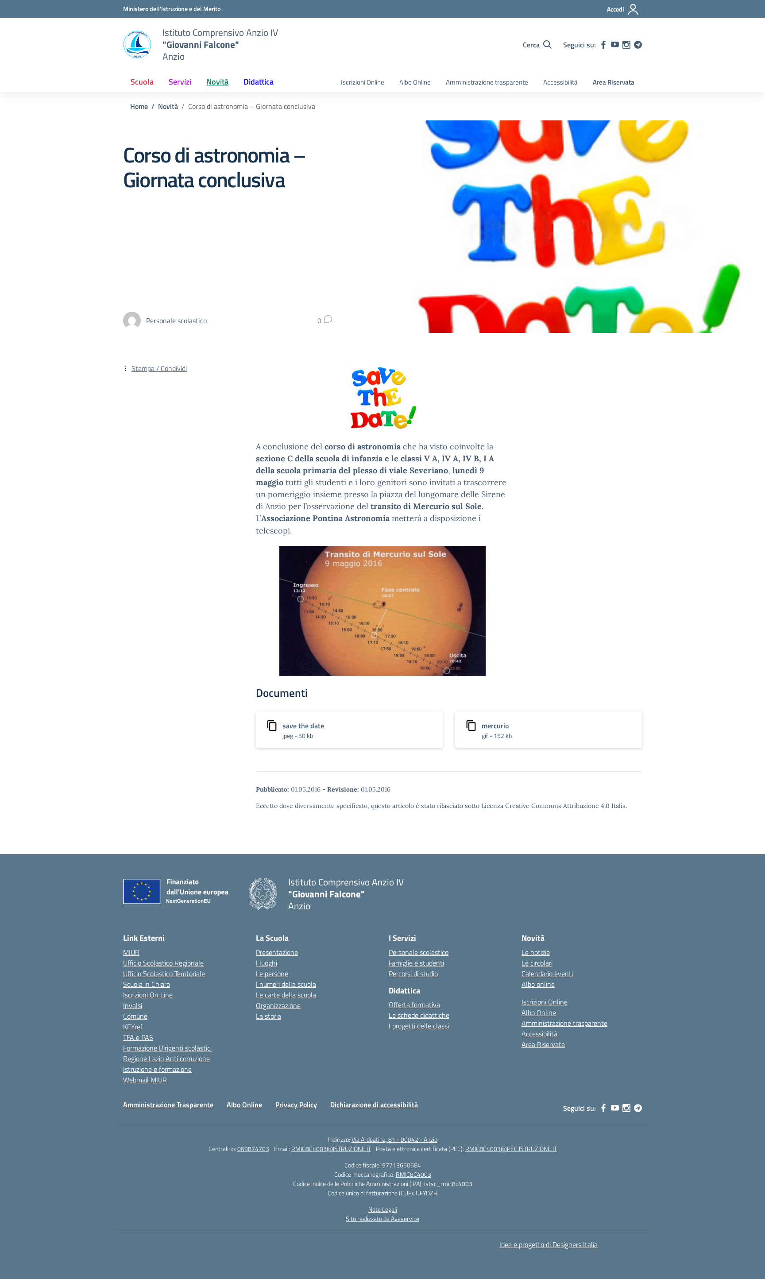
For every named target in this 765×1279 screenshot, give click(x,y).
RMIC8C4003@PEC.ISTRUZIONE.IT (511, 1148)
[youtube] (615, 45)
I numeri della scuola (286, 984)
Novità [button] (217, 82)
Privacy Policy (296, 1104)
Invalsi (132, 1005)
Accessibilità (560, 82)
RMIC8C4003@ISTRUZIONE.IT (331, 1148)
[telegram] (638, 45)
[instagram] (626, 45)
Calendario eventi (547, 973)
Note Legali (382, 1209)
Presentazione (277, 952)
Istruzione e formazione (157, 1069)
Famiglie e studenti (416, 963)
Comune (135, 1016)
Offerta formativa (414, 1004)
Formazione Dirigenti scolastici (167, 1048)
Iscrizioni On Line (148, 994)
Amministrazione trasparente (487, 82)
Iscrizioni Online (362, 82)
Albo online (538, 984)
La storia (268, 1016)
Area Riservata (613, 82)
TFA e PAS (138, 1037)
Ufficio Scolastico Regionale (163, 963)
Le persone (272, 973)
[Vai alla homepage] (137, 45)
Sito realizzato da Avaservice (382, 1218)
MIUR (131, 952)
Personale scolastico (418, 952)
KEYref (133, 1026)
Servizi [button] (180, 82)
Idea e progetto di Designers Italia (548, 1244)
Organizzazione (278, 1005)
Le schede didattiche (419, 1015)
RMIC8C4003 (413, 1174)
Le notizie (536, 952)
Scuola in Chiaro (146, 984)
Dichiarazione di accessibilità (374, 1104)
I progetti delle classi (419, 1025)
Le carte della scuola (286, 994)
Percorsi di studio (413, 973)
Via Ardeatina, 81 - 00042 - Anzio (394, 1139)
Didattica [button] (258, 82)
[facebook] (603, 45)
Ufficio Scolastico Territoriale (164, 973)
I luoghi (266, 963)
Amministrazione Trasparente (168, 1104)
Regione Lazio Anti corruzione (166, 1058)
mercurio (495, 725)
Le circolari (537, 963)
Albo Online (415, 82)
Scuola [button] (142, 82)
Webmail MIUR (145, 1079)
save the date (303, 725)
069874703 (253, 1148)
